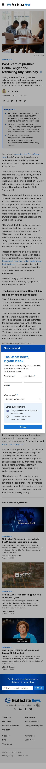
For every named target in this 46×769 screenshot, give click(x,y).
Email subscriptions (15, 407)
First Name (9, 376)
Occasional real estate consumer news (21, 417)
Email (6, 385)
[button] (3, 4)
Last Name (29, 376)
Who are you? (10, 395)
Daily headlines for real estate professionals (24, 411)
